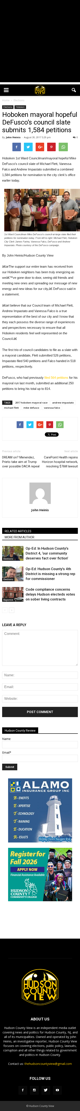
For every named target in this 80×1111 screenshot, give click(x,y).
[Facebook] (23, 1090)
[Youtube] (57, 1090)
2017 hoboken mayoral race (31, 402)
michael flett (11, 407)
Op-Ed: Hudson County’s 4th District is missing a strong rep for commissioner (50, 574)
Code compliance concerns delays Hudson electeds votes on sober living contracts (50, 594)
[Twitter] (46, 1090)
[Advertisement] (40, 42)
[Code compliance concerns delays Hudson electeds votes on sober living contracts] (12, 594)
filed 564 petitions (56, 377)
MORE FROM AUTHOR (19, 537)
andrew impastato (63, 402)
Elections (7, 107)
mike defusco (31, 407)
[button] (74, 90)
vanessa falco (52, 407)
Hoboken (20, 107)
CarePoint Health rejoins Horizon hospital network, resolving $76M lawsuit (60, 461)
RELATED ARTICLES (18, 531)
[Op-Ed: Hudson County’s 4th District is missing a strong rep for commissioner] (12, 574)
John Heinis (13, 137)
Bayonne (8, 599)
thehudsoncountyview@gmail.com (48, 1064)
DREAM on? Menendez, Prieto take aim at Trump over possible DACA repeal (20, 461)
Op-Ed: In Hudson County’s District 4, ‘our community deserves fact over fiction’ (47, 553)
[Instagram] (34, 1090)
